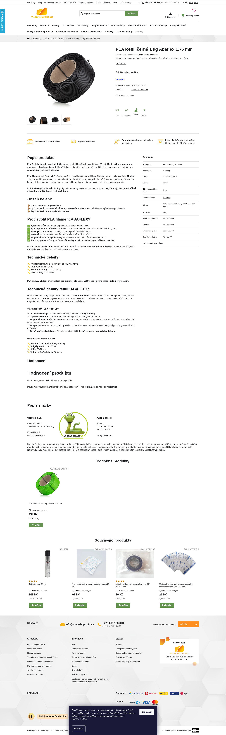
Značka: (140, 89)
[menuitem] (32, 25)
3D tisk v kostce (78, 653)
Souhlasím (146, 712)
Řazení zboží (77, 670)
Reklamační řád (34, 653)
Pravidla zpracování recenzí (39, 666)
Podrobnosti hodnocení (148, 54)
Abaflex (130, 176)
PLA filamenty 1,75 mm (172, 164)
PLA (164, 212)
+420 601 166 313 (113, 623)
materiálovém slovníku (184, 143)
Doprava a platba (86, 2)
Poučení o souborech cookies (40, 661)
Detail (37, 525)
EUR (191, 2)
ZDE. (84, 719)
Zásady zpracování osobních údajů (42, 657)
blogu (167, 143)
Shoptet (167, 730)
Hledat (131, 13)
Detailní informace (157, 63)
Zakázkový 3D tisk (124, 657)
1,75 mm (166, 198)
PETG (74, 450)
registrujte (112, 387)
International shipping (122, 2)
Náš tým (183, 624)
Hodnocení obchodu (80, 661)
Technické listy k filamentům (84, 657)
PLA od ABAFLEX (35, 281)
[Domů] (29, 39)
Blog (40, 2)
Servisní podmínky (35, 670)
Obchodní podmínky (36, 644)
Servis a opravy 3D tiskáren (128, 661)
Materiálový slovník (52, 2)
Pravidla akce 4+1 (35, 674)
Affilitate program (79, 674)
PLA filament (33, 176)
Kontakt (107, 2)
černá (165, 183)
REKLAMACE (70, 2)
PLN (196, 2)
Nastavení (78, 729)
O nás (98, 2)
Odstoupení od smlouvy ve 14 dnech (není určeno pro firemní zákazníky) (90, 680)
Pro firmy (31, 2)
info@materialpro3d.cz (79, 624)
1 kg (165, 190)
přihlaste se (92, 387)
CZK (185, 2)
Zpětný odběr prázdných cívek (129, 653)
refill (149, 450)
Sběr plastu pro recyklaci (126, 649)
